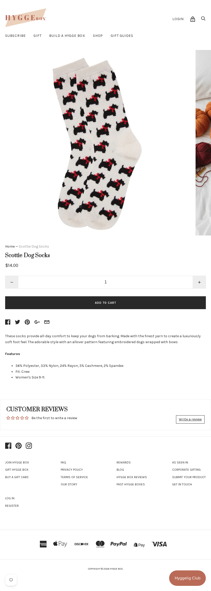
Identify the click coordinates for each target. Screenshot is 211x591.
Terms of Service (74, 477)
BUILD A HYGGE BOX (67, 35)
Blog (120, 469)
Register (12, 506)
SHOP (98, 35)
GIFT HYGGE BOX (17, 469)
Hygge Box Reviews (132, 477)
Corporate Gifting (186, 469)
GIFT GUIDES (122, 35)
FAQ (63, 462)
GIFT (37, 35)
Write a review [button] (190, 419)
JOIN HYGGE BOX (17, 462)
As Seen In (180, 462)
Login (178, 19)
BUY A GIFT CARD (17, 477)
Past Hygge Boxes (131, 484)
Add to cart (105, 303)
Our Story (69, 484)
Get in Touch (182, 484)
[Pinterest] (18, 446)
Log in (9, 498)
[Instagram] (29, 446)
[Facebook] (8, 446)
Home (10, 246)
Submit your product (189, 477)
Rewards (124, 462)
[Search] (203, 20)
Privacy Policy (72, 469)
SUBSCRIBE (15, 35)
